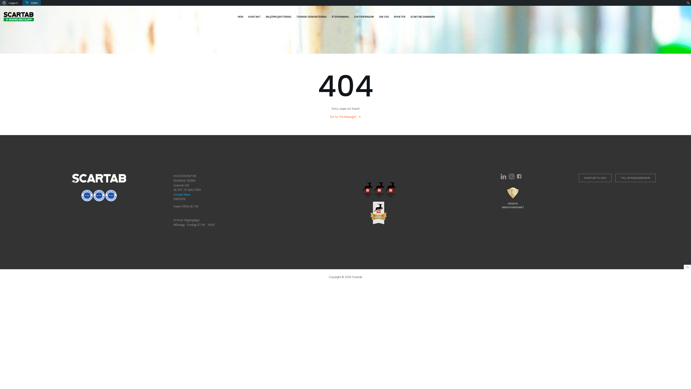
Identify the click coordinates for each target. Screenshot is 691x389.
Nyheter (399, 16)
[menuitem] (3, 3)
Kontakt (254, 16)
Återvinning (340, 16)
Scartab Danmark (422, 16)
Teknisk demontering (311, 16)
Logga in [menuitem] (13, 2)
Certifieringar (364, 16)
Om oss (384, 16)
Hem (240, 16)
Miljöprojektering (278, 16)
